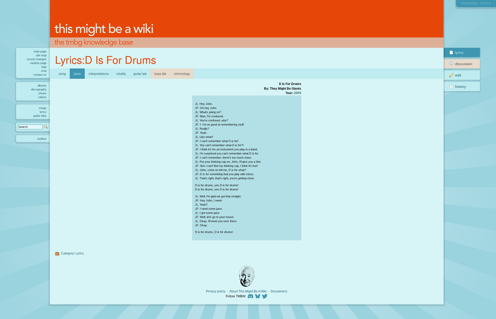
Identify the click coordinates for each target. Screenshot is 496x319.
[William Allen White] (247, 276)
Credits (121, 74)
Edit (458, 75)
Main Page (40, 51)
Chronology (182, 74)
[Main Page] (247, 24)
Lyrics (79, 253)
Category (67, 253)
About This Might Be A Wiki (248, 291)
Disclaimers (279, 291)
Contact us (40, 74)
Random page (38, 63)
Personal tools (476, 3)
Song (62, 74)
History (460, 86)
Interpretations (99, 74)
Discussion (463, 64)
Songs (43, 108)
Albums (42, 85)
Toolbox (42, 138)
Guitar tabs (40, 115)
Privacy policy (215, 291)
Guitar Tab (140, 74)
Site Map (41, 55)
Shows (42, 93)
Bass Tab (160, 74)
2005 (297, 93)
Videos (42, 97)
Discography (39, 89)
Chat (44, 70)
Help (44, 66)
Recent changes (37, 59)
